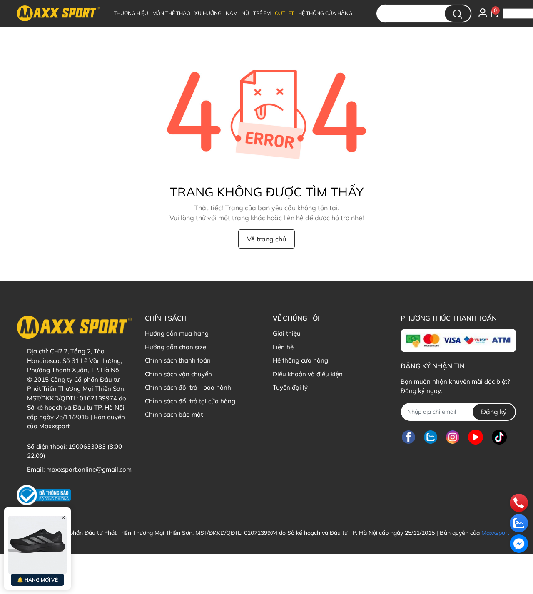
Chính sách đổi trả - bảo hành (188, 387)
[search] (458, 13)
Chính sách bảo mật (174, 414)
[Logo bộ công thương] (44, 495)
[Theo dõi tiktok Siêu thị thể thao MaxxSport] (499, 437)
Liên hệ (283, 347)
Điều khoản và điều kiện (308, 374)
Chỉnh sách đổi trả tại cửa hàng (190, 401)
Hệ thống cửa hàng (300, 360)
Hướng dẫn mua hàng (177, 333)
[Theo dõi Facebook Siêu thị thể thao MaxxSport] (408, 437)
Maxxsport (495, 533)
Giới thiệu (287, 333)
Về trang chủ (266, 239)
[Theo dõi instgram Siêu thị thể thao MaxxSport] (453, 437)
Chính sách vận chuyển (178, 374)
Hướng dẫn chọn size (175, 347)
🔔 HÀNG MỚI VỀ (37, 580)
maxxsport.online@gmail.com (89, 469)
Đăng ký (494, 412)
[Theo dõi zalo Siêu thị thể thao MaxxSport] (430, 437)
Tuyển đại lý (290, 387)
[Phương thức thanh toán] (458, 340)
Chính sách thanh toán (178, 360)
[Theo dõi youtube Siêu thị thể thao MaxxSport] (475, 437)
